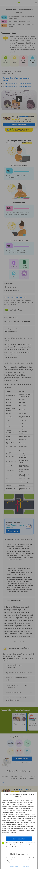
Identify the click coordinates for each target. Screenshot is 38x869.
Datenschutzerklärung (7, 812)
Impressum (25, 866)
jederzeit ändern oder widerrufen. (10, 828)
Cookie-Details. (22, 812)
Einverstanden (19, 839)
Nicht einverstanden (19, 854)
